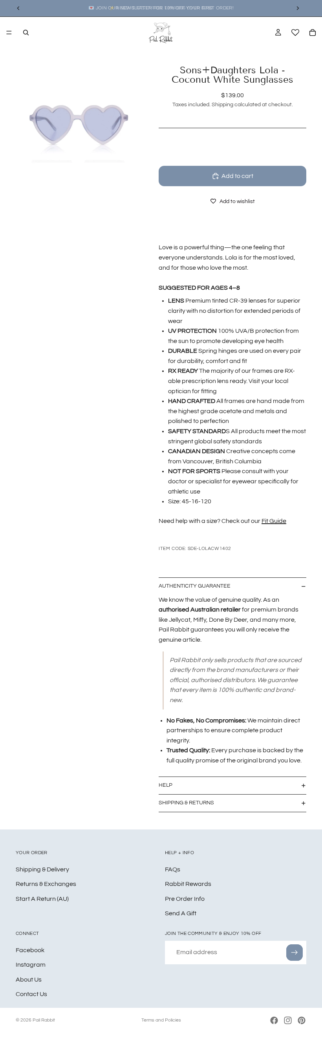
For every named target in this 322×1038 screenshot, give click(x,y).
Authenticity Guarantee (195, 586)
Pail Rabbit (44, 1020)
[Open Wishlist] (295, 32)
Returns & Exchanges (46, 884)
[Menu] (9, 33)
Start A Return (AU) (42, 898)
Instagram (31, 965)
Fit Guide (274, 521)
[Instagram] (288, 1020)
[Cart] (312, 32)
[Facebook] (274, 1020)
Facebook (30, 950)
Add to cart (237, 176)
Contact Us (31, 994)
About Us (29, 979)
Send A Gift (180, 913)
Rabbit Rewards (188, 884)
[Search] (26, 32)
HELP (165, 785)
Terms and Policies (161, 1020)
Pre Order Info (185, 898)
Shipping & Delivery (42, 869)
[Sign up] (294, 952)
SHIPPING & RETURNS (186, 803)
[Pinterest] (301, 1020)
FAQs (172, 869)
